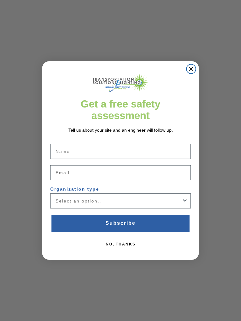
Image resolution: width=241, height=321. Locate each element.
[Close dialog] (191, 69)
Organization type (74, 189)
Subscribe (120, 223)
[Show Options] (185, 201)
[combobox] (119, 201)
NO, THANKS (121, 244)
